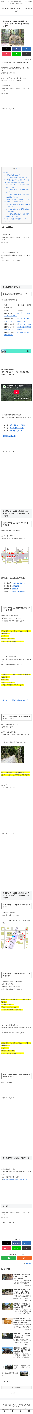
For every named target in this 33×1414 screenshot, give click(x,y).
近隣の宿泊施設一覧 (9, 436)
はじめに (5, 172)
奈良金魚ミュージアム (24, 324)
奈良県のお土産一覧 (18, 591)
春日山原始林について (12, 175)
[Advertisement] (16, 134)
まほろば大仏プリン (18, 583)
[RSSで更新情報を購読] (24, 1258)
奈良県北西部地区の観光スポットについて (16, 1179)
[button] (26, 54)
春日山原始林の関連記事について (15, 219)
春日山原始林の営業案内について (17, 177)
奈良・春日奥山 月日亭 (17, 425)
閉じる (18, 168)
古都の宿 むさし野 (16, 431)
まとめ (7, 221)
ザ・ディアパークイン (17, 428)
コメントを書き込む (16, 1387)
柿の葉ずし (15, 586)
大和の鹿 (15, 589)
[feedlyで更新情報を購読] (8, 1258)
